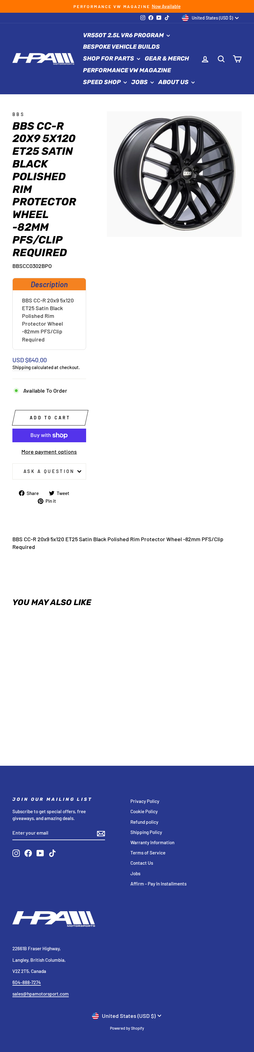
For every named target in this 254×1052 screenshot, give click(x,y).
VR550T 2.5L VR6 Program (124, 35)
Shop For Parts (109, 58)
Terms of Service (147, 852)
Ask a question (49, 471)
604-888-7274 (26, 982)
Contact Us (141, 863)
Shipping (21, 367)
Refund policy (144, 822)
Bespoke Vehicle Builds (121, 46)
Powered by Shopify (127, 1028)
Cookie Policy (144, 811)
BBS (18, 114)
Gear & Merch (167, 58)
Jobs (140, 82)
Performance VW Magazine (127, 70)
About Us (174, 82)
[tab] (49, 284)
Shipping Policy (146, 832)
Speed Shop (102, 82)
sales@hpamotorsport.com (40, 993)
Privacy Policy (144, 801)
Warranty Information (152, 842)
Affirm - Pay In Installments (158, 883)
